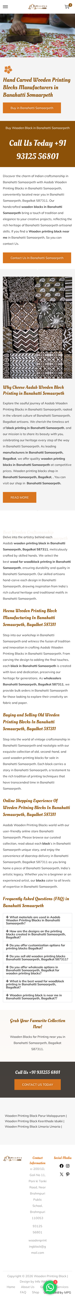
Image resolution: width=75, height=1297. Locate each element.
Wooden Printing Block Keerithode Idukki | (34, 1150)
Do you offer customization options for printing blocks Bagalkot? (35, 976)
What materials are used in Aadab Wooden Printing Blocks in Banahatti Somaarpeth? (33, 920)
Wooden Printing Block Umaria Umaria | (33, 1156)
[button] (37, 920)
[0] (67, 6)
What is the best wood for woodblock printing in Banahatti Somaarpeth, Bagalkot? (35, 1014)
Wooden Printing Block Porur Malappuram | (36, 1145)
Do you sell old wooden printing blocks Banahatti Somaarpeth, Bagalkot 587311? (37, 987)
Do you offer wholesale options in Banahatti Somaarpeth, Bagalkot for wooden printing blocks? (32, 1000)
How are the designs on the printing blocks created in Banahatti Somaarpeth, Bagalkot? (36, 964)
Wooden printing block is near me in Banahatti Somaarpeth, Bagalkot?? (34, 1026)
